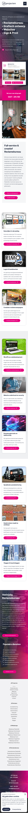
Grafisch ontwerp (14, 689)
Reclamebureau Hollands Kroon (14, 757)
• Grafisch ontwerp (13, 26)
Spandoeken (14, 716)
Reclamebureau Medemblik (14, 751)
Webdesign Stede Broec (14, 742)
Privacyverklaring (16, 809)
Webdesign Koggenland (14, 738)
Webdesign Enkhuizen (14, 733)
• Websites (8, 29)
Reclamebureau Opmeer (14, 763)
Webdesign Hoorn (14, 736)
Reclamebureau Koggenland (14, 761)
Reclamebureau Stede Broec (14, 765)
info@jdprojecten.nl (14, 788)
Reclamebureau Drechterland (14, 753)
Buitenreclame (14, 710)
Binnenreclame (14, 708)
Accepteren (6, 809)
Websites (14, 691)
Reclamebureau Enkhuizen (14, 755)
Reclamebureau (14, 688)
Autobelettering (14, 706)
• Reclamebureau (12, 22)
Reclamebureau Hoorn (14, 759)
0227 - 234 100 (14, 97)
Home (14, 686)
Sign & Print (14, 693)
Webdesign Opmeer (14, 740)
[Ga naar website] (25, 794)
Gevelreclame (14, 714)
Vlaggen (14, 720)
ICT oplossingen (14, 694)
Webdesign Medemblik (14, 729)
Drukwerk (14, 712)
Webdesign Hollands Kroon (14, 735)
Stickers (14, 718)
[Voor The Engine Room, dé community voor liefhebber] (19, 74)
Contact (14, 698)
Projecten (14, 696)
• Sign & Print (10, 32)
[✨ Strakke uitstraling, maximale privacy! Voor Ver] (8, 74)
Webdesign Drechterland (14, 731)
